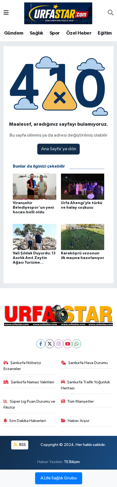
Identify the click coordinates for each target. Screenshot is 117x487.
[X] (49, 343)
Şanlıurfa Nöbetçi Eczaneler (22, 366)
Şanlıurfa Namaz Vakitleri (32, 382)
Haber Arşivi (78, 421)
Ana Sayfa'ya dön (58, 149)
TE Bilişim (72, 462)
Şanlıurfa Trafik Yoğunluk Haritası (85, 385)
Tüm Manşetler (80, 401)
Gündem (13, 33)
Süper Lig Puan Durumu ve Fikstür (30, 404)
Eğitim (105, 33)
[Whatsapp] (76, 343)
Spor (55, 33)
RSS (22, 445)
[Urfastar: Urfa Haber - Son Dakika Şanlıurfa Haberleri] (58, 12)
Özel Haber (78, 33)
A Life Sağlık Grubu (59, 478)
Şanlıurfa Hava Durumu (88, 363)
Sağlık (36, 33)
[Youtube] (67, 343)
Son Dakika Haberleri (27, 421)
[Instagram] (58, 343)
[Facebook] (40, 343)
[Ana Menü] (6, 13)
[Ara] (110, 13)
